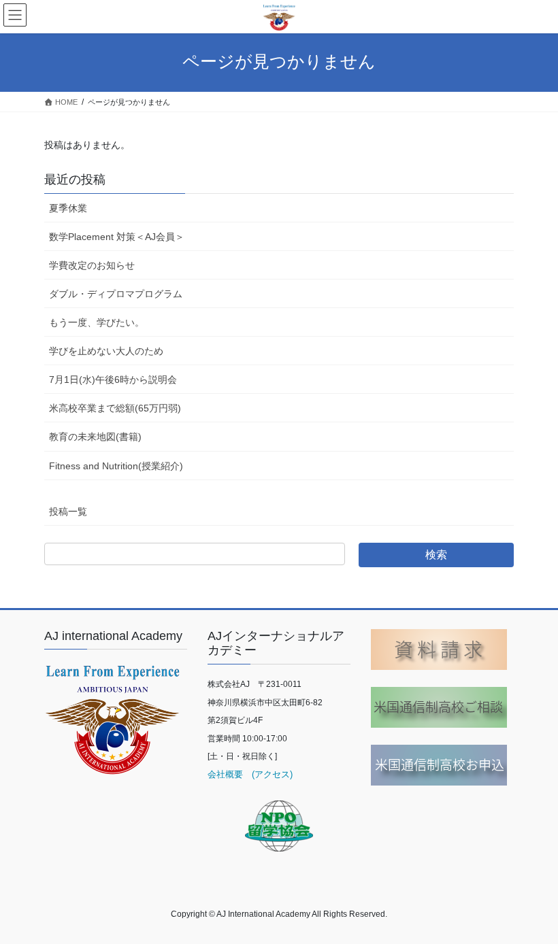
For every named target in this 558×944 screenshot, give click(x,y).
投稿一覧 (68, 511)
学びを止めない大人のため (106, 350)
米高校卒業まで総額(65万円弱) (115, 408)
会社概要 (225, 774)
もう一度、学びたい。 (96, 322)
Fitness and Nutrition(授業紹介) (116, 465)
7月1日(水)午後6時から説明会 (113, 379)
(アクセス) (268, 774)
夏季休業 (68, 208)
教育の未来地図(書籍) (95, 436)
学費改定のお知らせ (92, 265)
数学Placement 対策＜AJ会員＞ (116, 236)
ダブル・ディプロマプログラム (115, 293)
